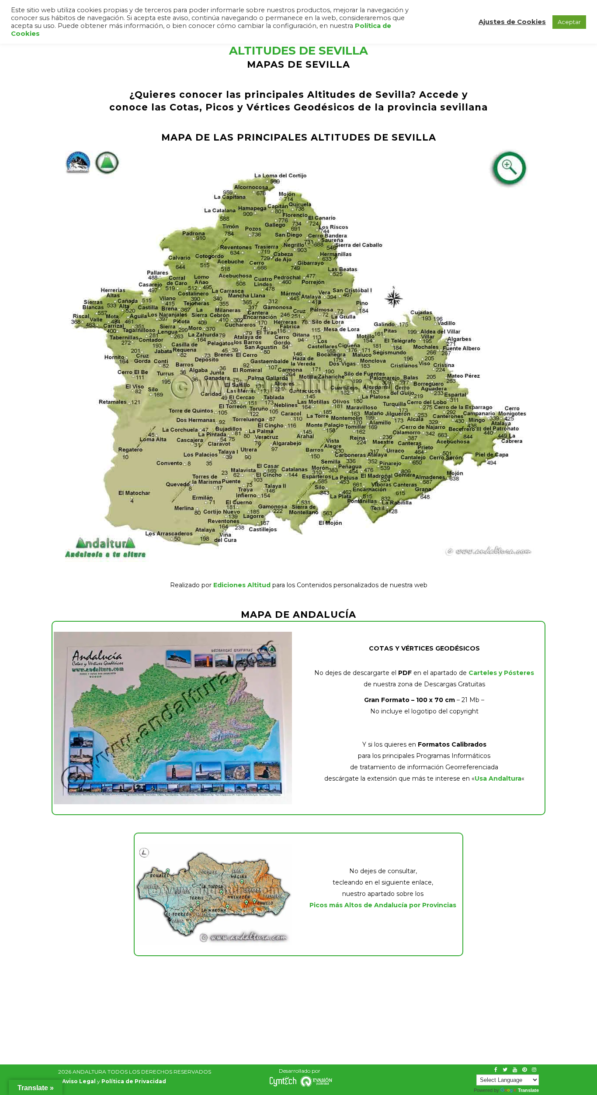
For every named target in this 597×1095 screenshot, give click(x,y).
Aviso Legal (79, 1081)
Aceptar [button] (569, 21)
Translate (528, 1090)
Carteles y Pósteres (501, 673)
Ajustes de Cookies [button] (512, 22)
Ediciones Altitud (242, 585)
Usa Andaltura (498, 778)
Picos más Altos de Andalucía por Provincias (382, 905)
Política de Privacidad (133, 1081)
